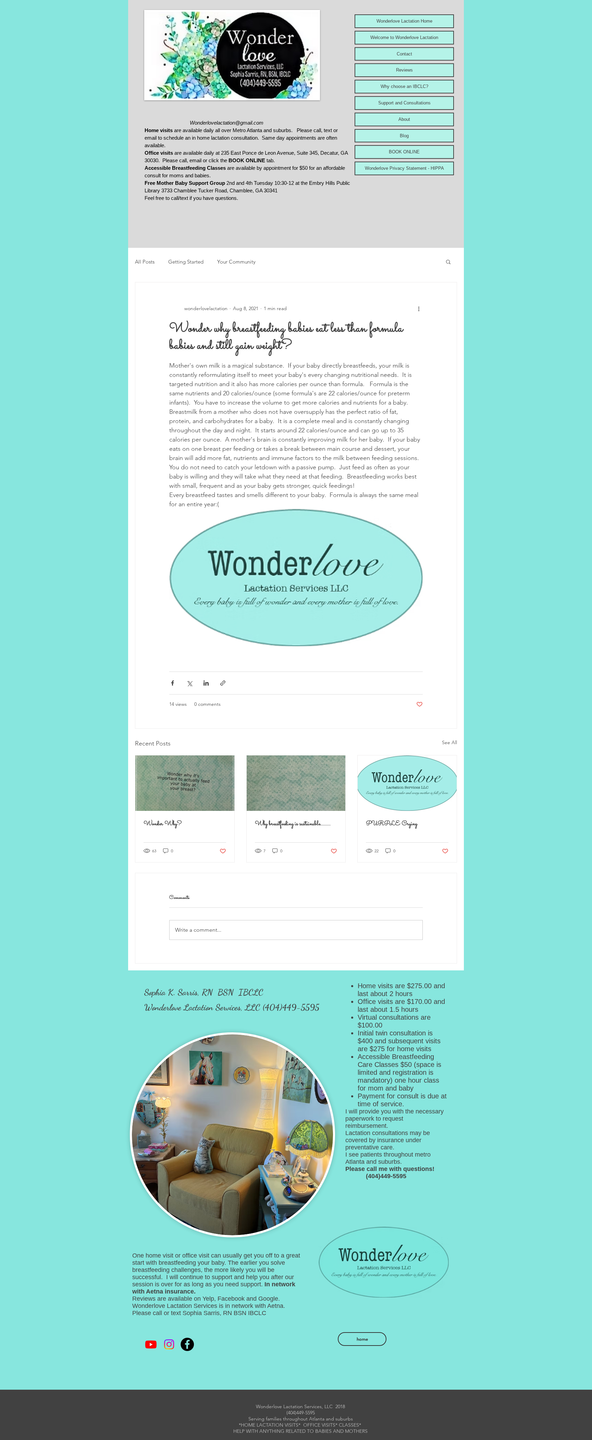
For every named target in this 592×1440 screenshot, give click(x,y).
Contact (404, 53)
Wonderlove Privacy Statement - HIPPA (404, 168)
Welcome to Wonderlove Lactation (404, 37)
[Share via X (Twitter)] (189, 683)
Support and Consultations (404, 102)
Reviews (404, 70)
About (404, 119)
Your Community (236, 261)
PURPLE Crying (391, 824)
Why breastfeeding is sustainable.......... (293, 824)
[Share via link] (223, 683)
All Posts (145, 261)
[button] (448, 261)
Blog (404, 135)
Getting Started (186, 261)
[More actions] (419, 308)
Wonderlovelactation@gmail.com (226, 123)
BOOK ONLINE (404, 151)
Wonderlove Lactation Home (404, 21)
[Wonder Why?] (184, 783)
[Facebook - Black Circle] (187, 1344)
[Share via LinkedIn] (206, 683)
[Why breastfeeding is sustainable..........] (296, 783)
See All (449, 742)
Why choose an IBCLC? (404, 86)
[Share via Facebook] (172, 683)
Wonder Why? (163, 824)
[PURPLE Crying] (407, 783)
